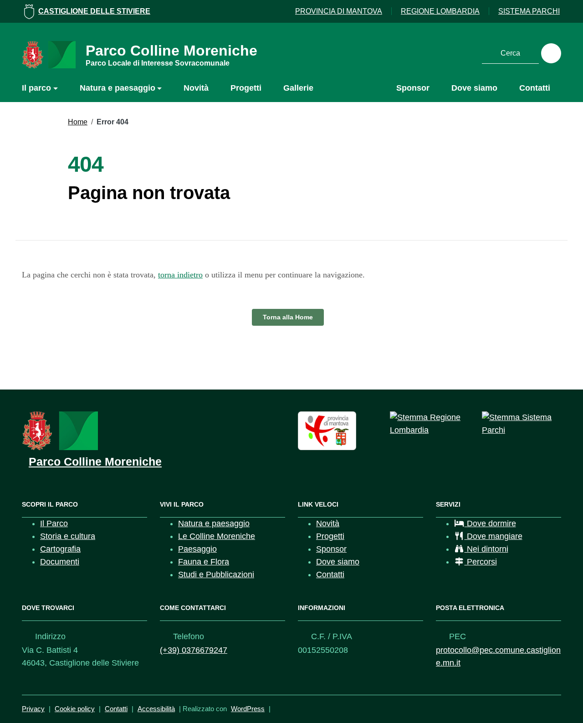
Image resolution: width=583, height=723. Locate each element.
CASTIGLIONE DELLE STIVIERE (94, 11)
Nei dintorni (486, 549)
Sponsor (413, 87)
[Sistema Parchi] (521, 423)
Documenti (59, 561)
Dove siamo (474, 87)
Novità (196, 87)
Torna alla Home (288, 317)
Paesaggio (197, 549)
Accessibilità (156, 709)
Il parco (36, 87)
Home (77, 122)
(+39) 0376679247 (193, 650)
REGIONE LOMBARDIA (440, 11)
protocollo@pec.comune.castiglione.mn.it (498, 656)
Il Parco (54, 523)
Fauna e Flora (203, 561)
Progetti (245, 87)
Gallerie (298, 87)
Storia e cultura (67, 536)
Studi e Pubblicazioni (216, 574)
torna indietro (180, 274)
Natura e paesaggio (117, 87)
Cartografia (60, 549)
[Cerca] (551, 53)
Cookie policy (75, 709)
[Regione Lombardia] (429, 423)
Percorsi (481, 561)
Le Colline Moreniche (216, 536)
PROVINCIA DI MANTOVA (338, 11)
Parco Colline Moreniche (171, 54)
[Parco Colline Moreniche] (60, 430)
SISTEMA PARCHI (529, 11)
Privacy (33, 709)
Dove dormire (490, 523)
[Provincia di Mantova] (327, 430)
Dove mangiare (493, 536)
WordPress (248, 709)
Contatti (534, 87)
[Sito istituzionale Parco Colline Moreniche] (49, 54)
